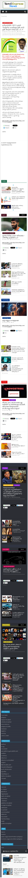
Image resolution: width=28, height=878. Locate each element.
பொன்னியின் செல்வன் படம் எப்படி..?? (19, 530)
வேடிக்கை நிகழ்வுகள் (6, 767)
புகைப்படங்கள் (5, 735)
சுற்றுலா (3, 762)
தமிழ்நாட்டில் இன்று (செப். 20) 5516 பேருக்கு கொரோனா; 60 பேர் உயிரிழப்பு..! (19, 871)
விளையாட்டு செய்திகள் (8, 233)
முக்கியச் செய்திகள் (7, 23)
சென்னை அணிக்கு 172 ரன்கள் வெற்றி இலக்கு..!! (18, 290)
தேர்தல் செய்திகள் (6, 720)
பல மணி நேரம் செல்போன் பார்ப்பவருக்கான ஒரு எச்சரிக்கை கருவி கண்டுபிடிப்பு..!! (17, 368)
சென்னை (4, 729)
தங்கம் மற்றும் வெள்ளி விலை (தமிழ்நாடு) (11, 837)
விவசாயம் (4, 758)
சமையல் (3, 787)
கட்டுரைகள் (4, 810)
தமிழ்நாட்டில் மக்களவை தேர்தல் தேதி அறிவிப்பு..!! (18, 188)
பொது (2, 746)
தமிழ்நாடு (3, 717)
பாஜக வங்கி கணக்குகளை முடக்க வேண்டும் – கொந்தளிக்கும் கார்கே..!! (18, 207)
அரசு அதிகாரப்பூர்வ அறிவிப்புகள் (9, 751)
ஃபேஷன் (3, 778)
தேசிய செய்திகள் (8, 642)
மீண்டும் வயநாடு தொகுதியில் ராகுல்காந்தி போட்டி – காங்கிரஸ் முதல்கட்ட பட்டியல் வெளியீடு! (18, 688)
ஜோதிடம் (3, 731)
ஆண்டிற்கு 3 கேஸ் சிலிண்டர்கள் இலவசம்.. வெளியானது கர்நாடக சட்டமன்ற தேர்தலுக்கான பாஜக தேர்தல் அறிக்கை (14, 699)
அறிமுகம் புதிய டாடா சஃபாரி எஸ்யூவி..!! (12, 570)
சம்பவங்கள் (4, 749)
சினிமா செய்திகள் (8, 485)
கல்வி (2, 821)
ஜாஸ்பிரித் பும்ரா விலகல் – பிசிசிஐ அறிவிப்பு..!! (13, 236)
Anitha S (14, 31)
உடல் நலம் (4, 789)
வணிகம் (3, 753)
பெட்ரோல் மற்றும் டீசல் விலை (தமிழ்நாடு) (11, 839)
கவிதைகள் (4, 807)
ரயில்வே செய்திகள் (6, 722)
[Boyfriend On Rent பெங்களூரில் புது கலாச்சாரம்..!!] (7, 536)
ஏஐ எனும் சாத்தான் (10, 320)
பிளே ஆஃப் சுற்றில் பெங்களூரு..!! (17, 282)
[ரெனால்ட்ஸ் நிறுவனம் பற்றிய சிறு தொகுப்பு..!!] (7, 604)
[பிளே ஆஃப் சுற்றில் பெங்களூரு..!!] (6, 281)
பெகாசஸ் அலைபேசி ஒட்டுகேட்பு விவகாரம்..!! (17, 358)
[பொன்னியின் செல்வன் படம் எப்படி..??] (7, 528)
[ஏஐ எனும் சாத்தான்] (14, 303)
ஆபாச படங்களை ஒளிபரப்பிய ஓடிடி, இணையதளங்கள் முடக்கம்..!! (17, 437)
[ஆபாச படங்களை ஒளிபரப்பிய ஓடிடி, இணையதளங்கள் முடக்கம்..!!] (6, 434)
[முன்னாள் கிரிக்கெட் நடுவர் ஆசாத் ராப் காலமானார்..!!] (6, 263)
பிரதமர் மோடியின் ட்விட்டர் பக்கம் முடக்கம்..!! (18, 453)
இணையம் (5, 400)
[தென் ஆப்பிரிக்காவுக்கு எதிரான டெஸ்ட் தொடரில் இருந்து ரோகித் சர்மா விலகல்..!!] (6, 271)
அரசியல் (3, 744)
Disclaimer (3, 834)
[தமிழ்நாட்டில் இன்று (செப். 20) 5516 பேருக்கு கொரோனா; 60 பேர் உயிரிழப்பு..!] (8, 869)
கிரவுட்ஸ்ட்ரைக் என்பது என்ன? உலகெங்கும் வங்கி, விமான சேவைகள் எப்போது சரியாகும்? (13, 405)
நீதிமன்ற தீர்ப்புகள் (6, 765)
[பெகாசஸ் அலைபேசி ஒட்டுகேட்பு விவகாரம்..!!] (6, 357)
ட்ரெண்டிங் (12, 400)
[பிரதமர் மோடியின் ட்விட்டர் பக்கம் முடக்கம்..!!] (6, 451)
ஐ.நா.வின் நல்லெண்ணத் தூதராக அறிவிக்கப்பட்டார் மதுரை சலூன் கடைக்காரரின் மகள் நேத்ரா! (14, 860)
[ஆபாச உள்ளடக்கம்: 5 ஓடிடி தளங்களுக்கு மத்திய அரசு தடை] (14, 628)
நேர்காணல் (4, 798)
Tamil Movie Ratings (5, 819)
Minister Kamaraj (21, 31)
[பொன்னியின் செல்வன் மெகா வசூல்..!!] (7, 520)
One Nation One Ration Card (7, 33)
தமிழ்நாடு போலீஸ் (6, 726)
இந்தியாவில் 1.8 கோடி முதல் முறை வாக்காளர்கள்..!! (17, 197)
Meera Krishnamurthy (15, 239)
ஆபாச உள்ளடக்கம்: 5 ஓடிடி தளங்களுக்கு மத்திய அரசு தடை (12, 646)
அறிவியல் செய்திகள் (6, 803)
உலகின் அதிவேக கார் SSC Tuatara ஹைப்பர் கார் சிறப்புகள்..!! (18, 614)
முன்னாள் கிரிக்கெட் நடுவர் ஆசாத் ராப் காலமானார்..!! (17, 265)
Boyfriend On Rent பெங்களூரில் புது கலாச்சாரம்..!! (17, 538)
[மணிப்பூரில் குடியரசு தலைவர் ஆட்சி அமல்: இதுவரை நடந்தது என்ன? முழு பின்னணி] (7, 673)
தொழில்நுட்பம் (6, 318)
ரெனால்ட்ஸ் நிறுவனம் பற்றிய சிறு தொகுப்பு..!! (18, 606)
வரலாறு (3, 733)
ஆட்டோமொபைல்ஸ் (9, 566)
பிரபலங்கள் (4, 817)
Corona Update (4, 715)
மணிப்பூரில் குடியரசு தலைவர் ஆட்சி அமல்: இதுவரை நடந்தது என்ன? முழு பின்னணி (18, 677)
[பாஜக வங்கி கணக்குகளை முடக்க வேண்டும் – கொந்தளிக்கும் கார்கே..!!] (6, 205)
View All (23, 215)
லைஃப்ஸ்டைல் (5, 724)
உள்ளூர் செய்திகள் (6, 805)
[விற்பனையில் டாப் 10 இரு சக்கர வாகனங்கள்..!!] (7, 596)
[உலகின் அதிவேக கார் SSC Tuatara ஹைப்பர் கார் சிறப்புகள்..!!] (7, 612)
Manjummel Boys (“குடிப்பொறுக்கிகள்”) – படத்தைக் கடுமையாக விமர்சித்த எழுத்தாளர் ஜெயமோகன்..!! (12, 491)
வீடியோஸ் (4, 814)
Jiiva (13, 322)
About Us (3, 832)
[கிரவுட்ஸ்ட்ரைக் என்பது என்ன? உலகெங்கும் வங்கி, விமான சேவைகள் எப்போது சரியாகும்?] (14, 385)
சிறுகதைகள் (4, 794)
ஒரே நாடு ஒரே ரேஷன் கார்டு (18, 34)
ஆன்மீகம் (3, 771)
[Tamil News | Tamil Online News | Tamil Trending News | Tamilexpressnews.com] (3, 11)
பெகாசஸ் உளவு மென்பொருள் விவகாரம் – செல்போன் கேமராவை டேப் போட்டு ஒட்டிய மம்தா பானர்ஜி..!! (19, 349)
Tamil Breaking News (18, 33)
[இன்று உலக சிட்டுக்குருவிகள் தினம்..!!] (6, 444)
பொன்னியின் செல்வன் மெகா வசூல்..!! (17, 523)
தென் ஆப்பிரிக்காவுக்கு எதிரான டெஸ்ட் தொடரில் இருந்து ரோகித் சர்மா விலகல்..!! (19, 274)
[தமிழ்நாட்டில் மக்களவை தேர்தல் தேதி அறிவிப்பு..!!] (6, 187)
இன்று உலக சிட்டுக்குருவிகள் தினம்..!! (18, 445)
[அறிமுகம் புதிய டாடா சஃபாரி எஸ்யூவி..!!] (14, 552)
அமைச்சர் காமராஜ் (6, 34)
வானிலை (4, 756)
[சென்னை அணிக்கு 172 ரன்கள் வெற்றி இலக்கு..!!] (6, 289)
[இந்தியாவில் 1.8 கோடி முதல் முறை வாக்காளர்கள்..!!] (6, 196)
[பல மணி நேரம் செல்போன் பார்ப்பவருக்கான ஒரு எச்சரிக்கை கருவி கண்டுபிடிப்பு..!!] (6, 365)
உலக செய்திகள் (5, 812)
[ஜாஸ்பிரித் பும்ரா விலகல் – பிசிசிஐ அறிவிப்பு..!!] (14, 218)
